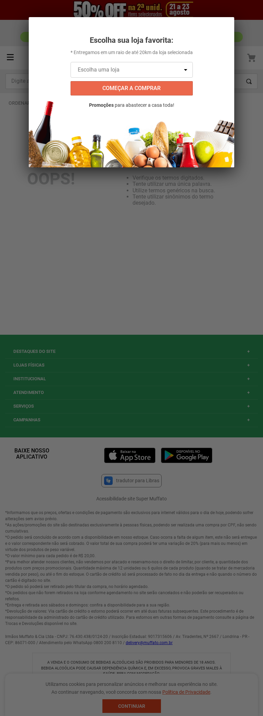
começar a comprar (131, 88)
